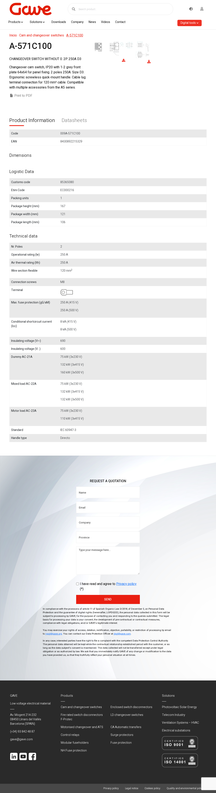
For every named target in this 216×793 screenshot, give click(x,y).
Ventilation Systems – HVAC (180, 723)
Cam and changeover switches (41, 35)
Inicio (13, 35)
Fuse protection (121, 743)
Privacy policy (126, 583)
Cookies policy (152, 788)
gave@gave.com (21, 739)
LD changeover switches (127, 715)
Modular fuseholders (75, 743)
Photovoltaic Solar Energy (179, 707)
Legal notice (131, 788)
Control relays (70, 735)
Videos (105, 22)
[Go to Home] (30, 9)
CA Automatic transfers (126, 727)
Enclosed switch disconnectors (131, 707)
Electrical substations (176, 730)
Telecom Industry (173, 715)
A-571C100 (74, 35)
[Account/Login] (202, 9)
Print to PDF (23, 95)
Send (108, 599)
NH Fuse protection (74, 750)
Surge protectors (122, 735)
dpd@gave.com (122, 634)
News (92, 22)
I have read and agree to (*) (108, 586)
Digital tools (188, 23)
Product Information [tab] (32, 120)
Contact (120, 22)
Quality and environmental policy (185, 788)
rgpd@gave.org (53, 634)
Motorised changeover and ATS (82, 727)
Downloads (58, 22)
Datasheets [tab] (74, 120)
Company (77, 22)
